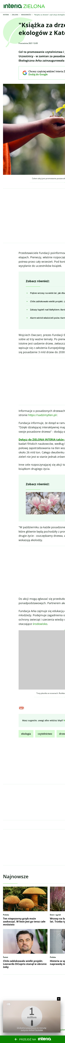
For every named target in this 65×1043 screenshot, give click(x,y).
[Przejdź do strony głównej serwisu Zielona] (34, 6)
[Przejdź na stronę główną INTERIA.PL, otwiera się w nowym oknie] (13, 6)
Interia (6, 15)
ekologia (26, 733)
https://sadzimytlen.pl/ (42, 415)
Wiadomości (26, 15)
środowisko (40, 624)
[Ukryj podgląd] (58, 999)
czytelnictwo (45, 733)
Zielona (15, 15)
